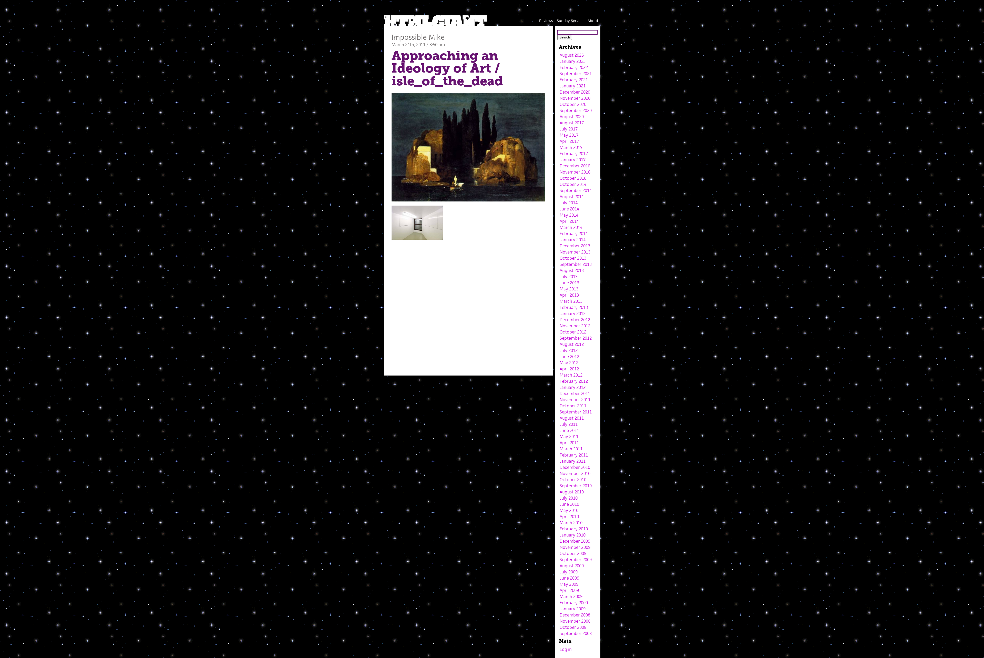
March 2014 (571, 227)
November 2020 (575, 98)
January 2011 (573, 461)
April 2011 (569, 443)
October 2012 (573, 332)
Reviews (546, 20)
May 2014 (569, 215)
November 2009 (575, 547)
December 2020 (575, 92)
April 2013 (569, 295)
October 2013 (573, 258)
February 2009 (574, 602)
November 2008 (575, 621)
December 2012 (575, 319)
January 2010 (573, 535)
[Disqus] (468, 304)
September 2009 (576, 559)
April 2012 (569, 369)
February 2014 (574, 233)
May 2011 (569, 436)
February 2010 (574, 529)
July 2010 (569, 498)
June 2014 (569, 209)
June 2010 (569, 504)
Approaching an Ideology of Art (445, 62)
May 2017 (569, 135)
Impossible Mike (418, 37)
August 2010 (572, 492)
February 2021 (574, 80)
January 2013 (573, 313)
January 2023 (573, 61)
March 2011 (571, 449)
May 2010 (569, 510)
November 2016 (575, 172)
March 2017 (571, 147)
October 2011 (573, 406)
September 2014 (576, 190)
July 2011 (569, 424)
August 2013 (572, 270)
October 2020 (573, 104)
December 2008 (575, 615)
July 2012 (569, 350)
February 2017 (574, 153)
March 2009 (571, 596)
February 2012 (574, 381)
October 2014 (573, 184)
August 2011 (572, 418)
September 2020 (576, 110)
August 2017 (572, 123)
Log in (566, 649)
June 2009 (569, 578)
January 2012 (573, 387)
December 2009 (575, 541)
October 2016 (573, 178)
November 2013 (575, 252)
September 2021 (576, 73)
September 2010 (576, 486)
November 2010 (575, 473)
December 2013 (575, 246)
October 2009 (573, 553)
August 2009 (572, 566)
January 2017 (573, 160)
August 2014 (572, 196)
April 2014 (569, 221)
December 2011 (575, 393)
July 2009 (569, 572)
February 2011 (574, 455)
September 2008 (576, 633)
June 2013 (569, 283)
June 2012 (569, 356)
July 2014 (569, 203)
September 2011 (576, 412)
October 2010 (573, 479)
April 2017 (569, 141)
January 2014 (573, 239)
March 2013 (571, 301)
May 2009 (569, 584)
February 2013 (574, 307)
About (593, 20)
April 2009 (569, 590)
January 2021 (573, 86)
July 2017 (569, 129)
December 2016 (575, 166)
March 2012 (571, 375)
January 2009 (573, 609)
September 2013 (576, 264)
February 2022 (574, 67)
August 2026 (572, 55)
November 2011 (575, 399)
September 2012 (576, 338)
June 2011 (569, 430)
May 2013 (569, 289)
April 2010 (569, 516)
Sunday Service (570, 20)
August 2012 (572, 344)
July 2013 (569, 276)
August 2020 (572, 116)
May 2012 (569, 363)
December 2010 (575, 467)
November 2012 (575, 326)
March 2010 (571, 522)
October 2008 (573, 627)
